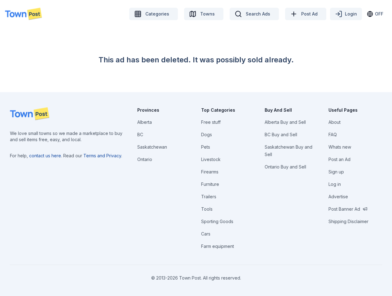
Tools (207, 209)
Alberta (144, 122)
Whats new (339, 147)
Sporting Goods (217, 221)
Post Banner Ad (344, 209)
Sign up (336, 171)
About (334, 122)
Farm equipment (217, 246)
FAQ (332, 134)
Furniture (210, 184)
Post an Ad (339, 159)
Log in (334, 184)
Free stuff (211, 122)
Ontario (144, 159)
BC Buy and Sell (281, 134)
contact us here (45, 155)
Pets (205, 147)
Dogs (206, 134)
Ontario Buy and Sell (285, 166)
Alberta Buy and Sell (285, 122)
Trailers (208, 196)
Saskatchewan (152, 147)
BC (140, 134)
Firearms (209, 171)
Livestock (211, 159)
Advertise (338, 196)
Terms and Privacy (102, 155)
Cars (205, 233)
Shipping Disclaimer (348, 221)
